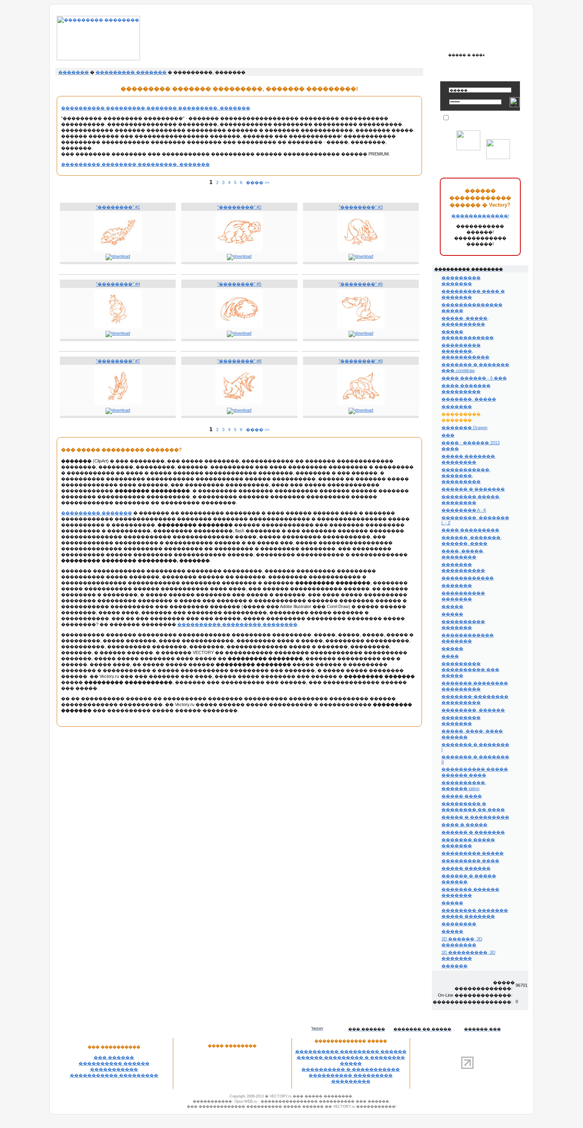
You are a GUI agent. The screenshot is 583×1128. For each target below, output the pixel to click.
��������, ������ (473, 710)
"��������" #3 (361, 207)
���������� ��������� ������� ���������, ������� (155, 108)
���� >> (257, 182)
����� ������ (466, 868)
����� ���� (461, 796)
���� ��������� (470, 530)
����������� (114, 1069)
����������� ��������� (114, 1075)
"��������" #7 (118, 361)
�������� (458, 923)
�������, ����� (468, 399)
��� (448, 435)
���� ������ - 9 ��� (474, 378)
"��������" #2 (239, 207)
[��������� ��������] (118, 249)
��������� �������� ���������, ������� (135, 164)
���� (450, 656)
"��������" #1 (118, 207)
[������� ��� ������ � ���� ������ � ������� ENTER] (466, 54)
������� (73, 72)
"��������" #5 (239, 284)
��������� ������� (131, 72)
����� (452, 606)
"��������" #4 (118, 284)
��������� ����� (472, 853)
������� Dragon (464, 427)
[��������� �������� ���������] (98, 58)
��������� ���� (470, 860)
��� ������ (114, 1057)
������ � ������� (473, 489)
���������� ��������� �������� (237, 624)
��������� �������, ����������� (465, 351)
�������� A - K (463, 510)
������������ (467, 578)
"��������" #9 (361, 361)
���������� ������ (114, 1063)
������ (454, 965)
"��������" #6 (361, 284)
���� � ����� (464, 824)
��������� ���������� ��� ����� (470, 669)
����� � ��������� (475, 817)
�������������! (480, 215)
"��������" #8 (239, 361)
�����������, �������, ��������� (466, 475)
